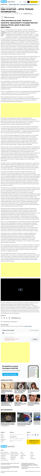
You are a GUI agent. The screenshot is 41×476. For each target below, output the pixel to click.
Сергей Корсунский (5, 425)
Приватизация (3, 458)
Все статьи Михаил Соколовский (9, 321)
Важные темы (4, 4)
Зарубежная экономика (15, 453)
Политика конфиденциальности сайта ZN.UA (32, 471)
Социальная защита (14, 452)
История (31, 453)
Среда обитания (23, 455)
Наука (21, 452)
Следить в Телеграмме (11, 374)
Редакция (2, 436)
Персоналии (13, 459)
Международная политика (5, 453)
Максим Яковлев (37, 424)
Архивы (2, 434)
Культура (22, 458)
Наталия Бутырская (21, 425)
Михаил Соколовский (9, 17)
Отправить (35, 339)
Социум (31, 452)
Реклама (2, 437)
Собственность (33, 458)
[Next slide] (39, 4)
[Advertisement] (20, 110)
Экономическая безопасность (13, 457)
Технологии (22, 453)
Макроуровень (3, 455)
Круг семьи (32, 455)
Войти (26, 1)
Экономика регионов (4, 460)
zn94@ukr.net (22, 438)
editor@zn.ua (12, 441)
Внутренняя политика (4, 452)
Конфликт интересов (14, 455)
